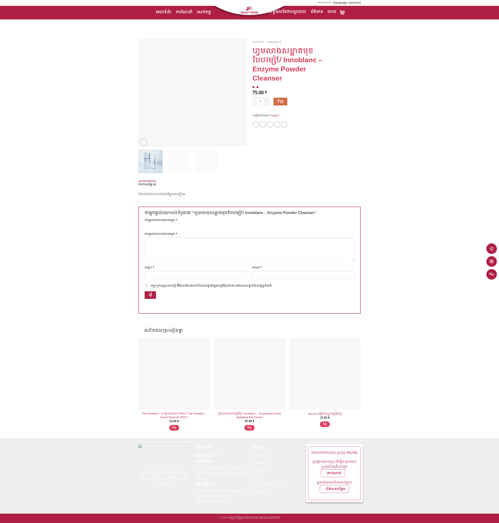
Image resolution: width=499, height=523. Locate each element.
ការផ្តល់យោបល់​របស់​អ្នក (161, 220)
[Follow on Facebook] (140, 2)
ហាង (331, 12)
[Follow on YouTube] (148, 2)
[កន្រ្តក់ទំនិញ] (342, 13)
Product (274, 42)
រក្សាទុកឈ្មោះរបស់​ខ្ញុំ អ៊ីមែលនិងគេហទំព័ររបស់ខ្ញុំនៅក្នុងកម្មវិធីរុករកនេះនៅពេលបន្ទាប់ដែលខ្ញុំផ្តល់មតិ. (211, 285)
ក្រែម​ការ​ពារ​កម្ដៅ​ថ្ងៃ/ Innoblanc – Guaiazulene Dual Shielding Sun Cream (249, 415)
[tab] (147, 185)
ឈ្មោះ (149, 267)
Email (257, 267)
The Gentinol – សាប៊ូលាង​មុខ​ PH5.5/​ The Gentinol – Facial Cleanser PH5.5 (174, 415)
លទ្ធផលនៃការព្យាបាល (287, 12)
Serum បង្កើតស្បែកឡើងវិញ (325, 414)
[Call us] (144, 2)
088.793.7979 (206, 455)
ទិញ (280, 101)
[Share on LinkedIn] (284, 124)
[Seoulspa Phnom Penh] (249, 9)
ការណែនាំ (184, 12)
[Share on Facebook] (256, 124)
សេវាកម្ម (204, 12)
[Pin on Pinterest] (277, 124)
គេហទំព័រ (163, 12)
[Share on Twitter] (263, 124)
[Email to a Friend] (270, 124)
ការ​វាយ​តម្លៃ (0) (147, 185)
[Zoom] (143, 142)
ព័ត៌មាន (317, 12)
